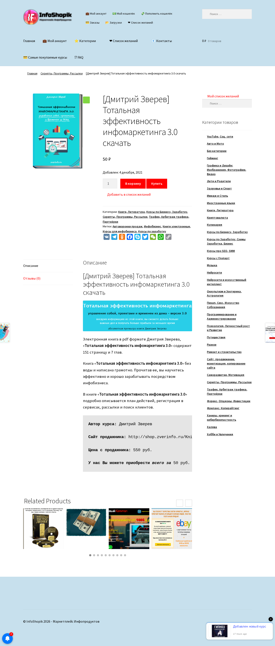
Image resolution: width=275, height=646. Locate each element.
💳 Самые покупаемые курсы (45, 57)
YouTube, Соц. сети (220, 136)
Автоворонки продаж (127, 226)
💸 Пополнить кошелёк (156, 13)
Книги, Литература (131, 212)
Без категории (216, 151)
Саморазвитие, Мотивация (225, 375)
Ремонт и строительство (224, 352)
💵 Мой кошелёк (123, 13)
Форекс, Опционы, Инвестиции (228, 401)
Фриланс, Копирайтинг (223, 408)
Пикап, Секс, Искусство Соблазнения (223, 305)
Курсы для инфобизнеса (120, 231)
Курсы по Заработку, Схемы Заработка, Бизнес (226, 241)
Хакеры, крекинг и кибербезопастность (221, 417)
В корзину (133, 183)
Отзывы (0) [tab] (31, 278)
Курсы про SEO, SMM (221, 251)
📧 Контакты (161, 41)
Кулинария (214, 225)
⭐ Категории (85, 41)
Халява (212, 427)
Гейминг (212, 158)
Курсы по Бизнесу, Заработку (166, 212)
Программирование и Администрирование (222, 316)
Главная (29, 41)
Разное (211, 344)
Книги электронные (176, 226)
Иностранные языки (221, 203)
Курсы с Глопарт (218, 258)
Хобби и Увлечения (220, 434)
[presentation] (179, 503)
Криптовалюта (217, 217)
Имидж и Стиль (217, 196)
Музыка (212, 265)
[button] (86, 100)
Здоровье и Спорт (219, 188)
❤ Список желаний (140, 22)
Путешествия (216, 337)
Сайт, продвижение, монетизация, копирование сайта (226, 363)
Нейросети (214, 272)
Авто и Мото (215, 143)
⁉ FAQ (79, 57)
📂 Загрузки (113, 22)
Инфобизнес (152, 226)
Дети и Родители (219, 181)
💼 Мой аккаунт (96, 13)
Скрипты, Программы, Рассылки (62, 73)
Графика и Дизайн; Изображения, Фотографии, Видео (226, 169)
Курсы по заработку (152, 231)
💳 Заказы (92, 22)
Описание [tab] (30, 265)
